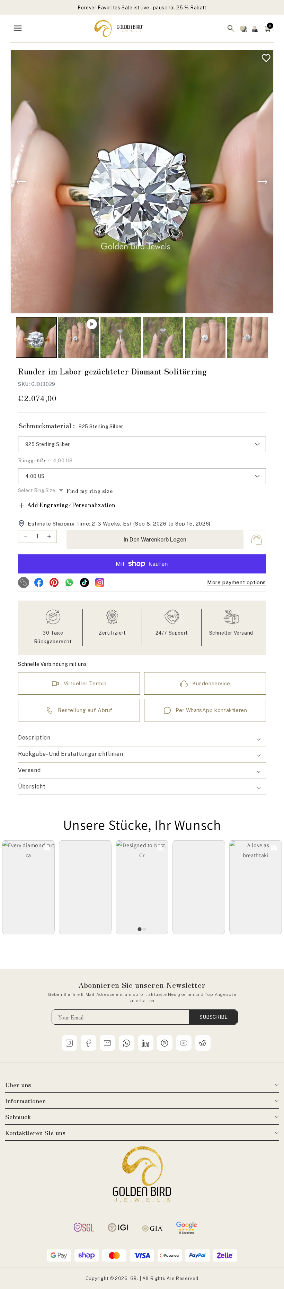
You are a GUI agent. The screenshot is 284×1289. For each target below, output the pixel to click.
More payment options (236, 582)
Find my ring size (89, 490)
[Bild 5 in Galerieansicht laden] (247, 337)
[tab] (139, 929)
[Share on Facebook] (38, 582)
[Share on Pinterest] (54, 582)
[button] (267, 28)
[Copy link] (23, 582)
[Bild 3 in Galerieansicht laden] (163, 337)
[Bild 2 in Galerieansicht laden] (120, 337)
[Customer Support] (256, 539)
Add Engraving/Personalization (66, 505)
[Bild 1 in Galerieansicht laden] (36, 337)
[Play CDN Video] (78, 337)
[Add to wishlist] (264, 56)
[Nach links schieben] (21, 181)
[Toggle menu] (17, 29)
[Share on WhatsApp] (69, 582)
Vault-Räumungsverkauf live (142, 11)
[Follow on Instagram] (99, 582)
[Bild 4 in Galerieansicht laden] (205, 337)
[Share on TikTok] (84, 582)
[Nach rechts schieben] (262, 181)
